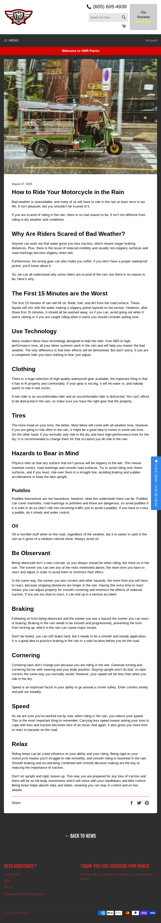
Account (151, 40)
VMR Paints (22, 913)
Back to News (82, 836)
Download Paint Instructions (24, 894)
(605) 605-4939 (110, 6)
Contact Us (12, 874)
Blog (7, 881)
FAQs (8, 887)
